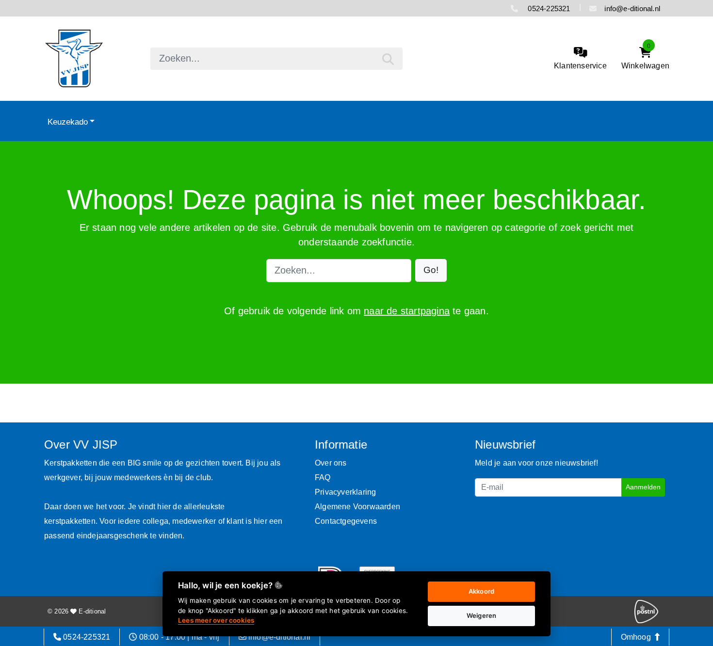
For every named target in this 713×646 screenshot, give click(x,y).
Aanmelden (643, 487)
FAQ (323, 477)
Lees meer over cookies (216, 620)
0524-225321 (548, 8)
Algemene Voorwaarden (357, 506)
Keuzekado (68, 122)
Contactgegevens (346, 521)
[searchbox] (276, 59)
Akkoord (481, 591)
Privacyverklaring (345, 492)
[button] (431, 270)
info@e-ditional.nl (632, 8)
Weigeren (482, 615)
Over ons (331, 463)
